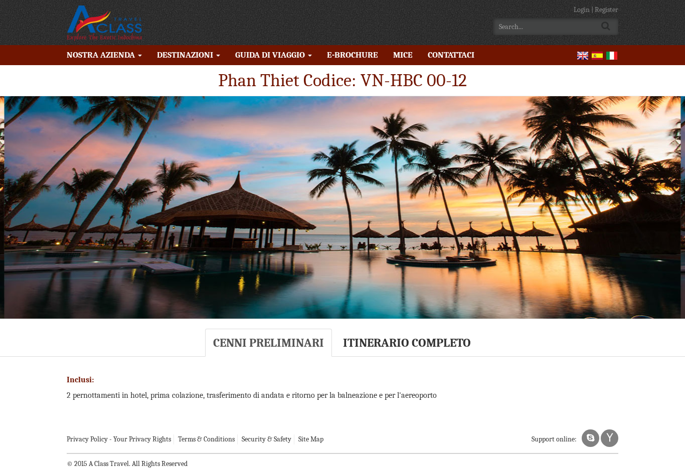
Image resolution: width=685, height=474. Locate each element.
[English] (582, 55)
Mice (403, 55)
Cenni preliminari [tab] (268, 343)
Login (582, 10)
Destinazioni (186, 55)
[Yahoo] (609, 438)
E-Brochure (352, 55)
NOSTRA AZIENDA (102, 55)
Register (606, 10)
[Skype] (590, 438)
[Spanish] (597, 55)
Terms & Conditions (206, 439)
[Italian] (611, 55)
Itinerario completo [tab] (407, 343)
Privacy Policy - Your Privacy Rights (119, 439)
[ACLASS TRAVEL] (104, 22)
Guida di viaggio (271, 55)
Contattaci (451, 55)
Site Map (310, 439)
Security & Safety (266, 439)
